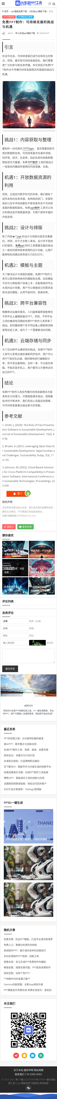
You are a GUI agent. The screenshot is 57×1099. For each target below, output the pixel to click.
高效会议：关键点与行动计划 (19, 755)
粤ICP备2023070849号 (27, 1079)
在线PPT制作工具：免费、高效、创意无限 (26, 749)
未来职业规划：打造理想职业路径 (21, 760)
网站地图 (38, 1070)
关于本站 (18, 1070)
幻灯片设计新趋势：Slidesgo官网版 (22, 789)
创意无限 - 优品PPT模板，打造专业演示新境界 (28, 939)
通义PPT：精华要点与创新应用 (20, 744)
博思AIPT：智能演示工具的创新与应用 (24, 777)
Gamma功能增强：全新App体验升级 (23, 984)
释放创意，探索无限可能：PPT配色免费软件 (27, 967)
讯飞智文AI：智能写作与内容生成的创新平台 (27, 766)
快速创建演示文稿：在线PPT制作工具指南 (26, 772)
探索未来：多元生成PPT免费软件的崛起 (25, 961)
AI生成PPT (29, 3)
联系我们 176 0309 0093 (28, 1074)
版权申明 (28, 1070)
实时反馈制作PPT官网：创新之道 (21, 956)
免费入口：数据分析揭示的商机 (20, 944)
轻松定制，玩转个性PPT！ (18, 973)
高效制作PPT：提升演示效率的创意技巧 (25, 950)
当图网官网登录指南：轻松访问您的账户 (25, 783)
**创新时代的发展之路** (17, 978)
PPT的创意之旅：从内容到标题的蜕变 (24, 738)
